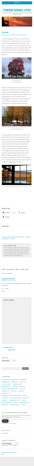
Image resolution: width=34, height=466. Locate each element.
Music (12, 391)
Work (22, 404)
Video (14, 402)
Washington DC (24, 402)
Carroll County (5, 384)
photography (5, 238)
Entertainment (5, 386)
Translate (14, 445)
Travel (23, 400)
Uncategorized (5, 402)
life (29, 237)
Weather (4, 404)
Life (9, 237)
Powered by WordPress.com (9, 452)
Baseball (22, 379)
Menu (17, 3)
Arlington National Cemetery (9, 379)
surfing (3, 400)
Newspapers (5, 393)
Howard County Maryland (8, 388)
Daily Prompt (16, 384)
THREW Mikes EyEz (17, 10)
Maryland (4, 391)
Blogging (4, 382)
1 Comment (23, 35)
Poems (24, 395)
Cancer (21, 382)
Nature (20, 391)
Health (20, 386)
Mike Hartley (16, 35)
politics (4, 398)
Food (13, 386)
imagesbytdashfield (8, 279)
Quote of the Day (14, 398)
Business (13, 382)
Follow (5, 421)
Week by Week (14, 404)
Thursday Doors (13, 400)
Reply (3, 291)
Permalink (12, 238)
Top (3, 454)
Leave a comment (7, 273)
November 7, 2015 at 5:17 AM (9, 280)
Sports (25, 398)
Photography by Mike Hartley (17, 237)
